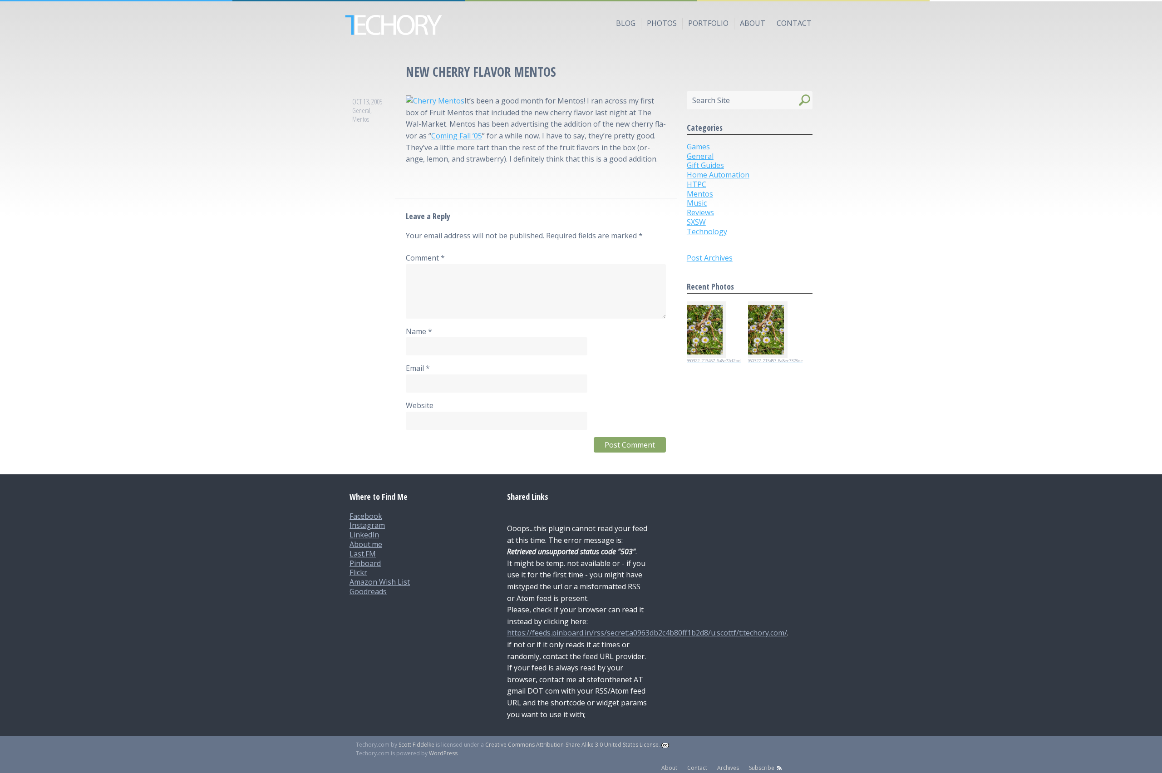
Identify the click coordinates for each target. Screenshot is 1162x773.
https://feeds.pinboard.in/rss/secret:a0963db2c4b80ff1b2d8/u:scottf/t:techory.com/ (647, 633)
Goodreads (368, 591)
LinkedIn (364, 535)
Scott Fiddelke (416, 744)
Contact (794, 23)
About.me (366, 544)
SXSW (696, 222)
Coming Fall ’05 (456, 136)
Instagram (367, 525)
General (361, 110)
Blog (625, 23)
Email (418, 368)
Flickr (358, 572)
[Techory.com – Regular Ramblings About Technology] (581, 25)
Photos (662, 23)
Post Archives (710, 258)
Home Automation (718, 175)
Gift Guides (705, 165)
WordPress (443, 753)
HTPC (696, 184)
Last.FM (363, 554)
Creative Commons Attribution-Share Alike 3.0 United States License (572, 744)
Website (419, 405)
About (752, 23)
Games (698, 147)
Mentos (360, 119)
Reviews (700, 212)
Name (419, 331)
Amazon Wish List (380, 582)
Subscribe (761, 768)
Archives (728, 768)
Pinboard (365, 563)
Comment (425, 258)
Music (697, 203)
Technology (707, 231)
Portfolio (708, 23)
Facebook (366, 516)
